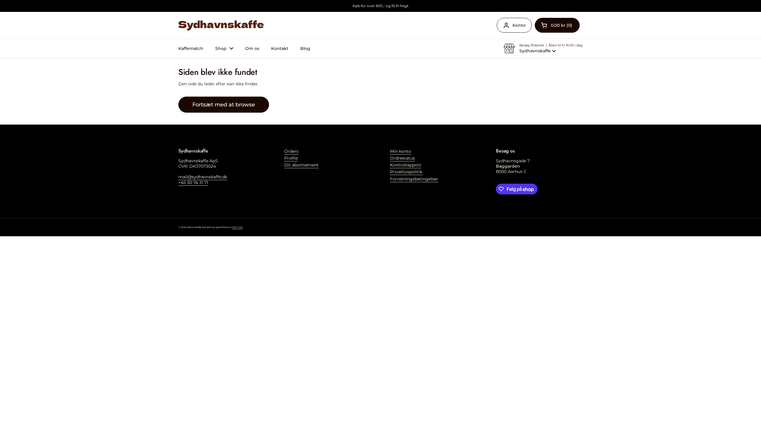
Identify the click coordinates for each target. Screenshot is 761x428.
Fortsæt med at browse (223, 104)
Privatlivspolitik (406, 171)
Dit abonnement (301, 165)
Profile (291, 158)
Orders (291, 151)
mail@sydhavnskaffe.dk (202, 177)
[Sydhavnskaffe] (221, 25)
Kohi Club (237, 227)
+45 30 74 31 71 (193, 182)
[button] (557, 25)
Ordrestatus (402, 158)
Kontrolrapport (405, 165)
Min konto (400, 151)
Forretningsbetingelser (414, 179)
